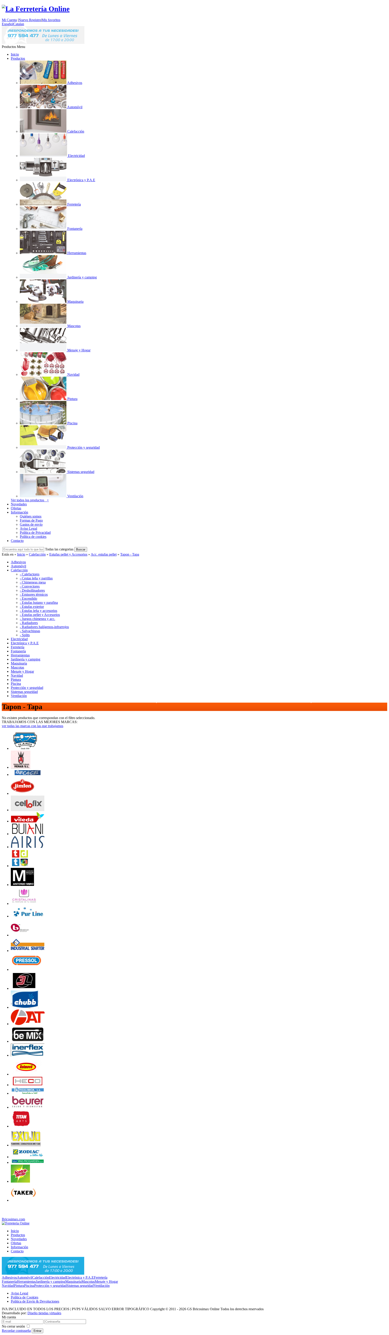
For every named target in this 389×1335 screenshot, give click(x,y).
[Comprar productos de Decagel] (28, 774)
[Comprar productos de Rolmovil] (26, 1074)
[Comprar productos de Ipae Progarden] (28, 1162)
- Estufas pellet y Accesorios (40, 615)
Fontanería (9, 1281)
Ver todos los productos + (30, 500)
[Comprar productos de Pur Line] (28, 916)
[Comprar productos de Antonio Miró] (22, 885)
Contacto (17, 541)
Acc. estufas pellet (104, 554)
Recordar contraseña (16, 1331)
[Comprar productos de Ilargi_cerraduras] (25, 748)
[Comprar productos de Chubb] (25, 1007)
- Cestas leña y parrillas (36, 578)
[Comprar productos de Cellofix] (28, 810)
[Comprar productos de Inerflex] (28, 1055)
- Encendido (28, 598)
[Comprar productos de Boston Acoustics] (20, 935)
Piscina (29, 1285)
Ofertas (16, 508)
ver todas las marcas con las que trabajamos (32, 726)
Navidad (8, 1285)
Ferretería (100, 1277)
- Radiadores (29, 623)
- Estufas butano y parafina (39, 602)
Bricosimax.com (13, 1219)
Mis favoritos (51, 20)
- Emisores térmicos (34, 594)
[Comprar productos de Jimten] (22, 793)
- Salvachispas (30, 631)
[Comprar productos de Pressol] (27, 969)
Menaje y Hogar (106, 1281)
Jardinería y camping (50, 1281)
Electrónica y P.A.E (80, 1277)
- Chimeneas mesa (33, 582)
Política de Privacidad (35, 532)
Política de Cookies (24, 1297)
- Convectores (30, 586)
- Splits (25, 635)
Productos (18, 58)
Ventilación (102, 1285)
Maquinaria (73, 1281)
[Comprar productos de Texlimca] (28, 1093)
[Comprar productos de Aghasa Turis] (28, 1024)
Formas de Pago (31, 520)
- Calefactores (29, 574)
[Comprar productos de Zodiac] (28, 1157)
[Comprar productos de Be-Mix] (28, 1041)
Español (7, 24)
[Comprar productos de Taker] (23, 1200)
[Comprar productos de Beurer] (28, 1107)
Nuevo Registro (29, 20)
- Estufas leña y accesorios (38, 611)
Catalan (18, 24)
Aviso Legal (28, 528)
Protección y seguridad (50, 1285)
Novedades (19, 504)
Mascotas (88, 1281)
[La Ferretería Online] (36, 9)
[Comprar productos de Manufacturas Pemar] (20, 767)
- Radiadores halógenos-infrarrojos (44, 627)
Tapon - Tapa (129, 554)
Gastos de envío (31, 524)
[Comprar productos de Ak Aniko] (20, 866)
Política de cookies (33, 537)
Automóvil (24, 1277)
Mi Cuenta (9, 20)
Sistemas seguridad (80, 1285)
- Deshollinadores (32, 590)
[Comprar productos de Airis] (28, 847)
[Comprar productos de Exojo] (26, 1145)
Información (19, 512)
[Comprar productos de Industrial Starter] (28, 951)
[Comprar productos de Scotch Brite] (20, 1181)
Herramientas (26, 1281)
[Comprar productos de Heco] (28, 1085)
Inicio (15, 54)
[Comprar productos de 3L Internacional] (24, 988)
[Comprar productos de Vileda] (28, 821)
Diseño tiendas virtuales (44, 1313)
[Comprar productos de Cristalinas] (24, 903)
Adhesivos (9, 1277)
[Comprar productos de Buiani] (28, 834)
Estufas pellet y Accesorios (68, 554)
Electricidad (57, 1277)
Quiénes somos (30, 516)
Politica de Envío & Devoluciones (35, 1301)
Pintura (19, 1285)
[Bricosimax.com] (15, 1223)
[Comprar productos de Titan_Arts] (21, 1126)
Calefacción (37, 554)
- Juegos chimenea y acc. (37, 619)
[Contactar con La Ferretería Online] (43, 43)
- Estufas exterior (32, 607)
